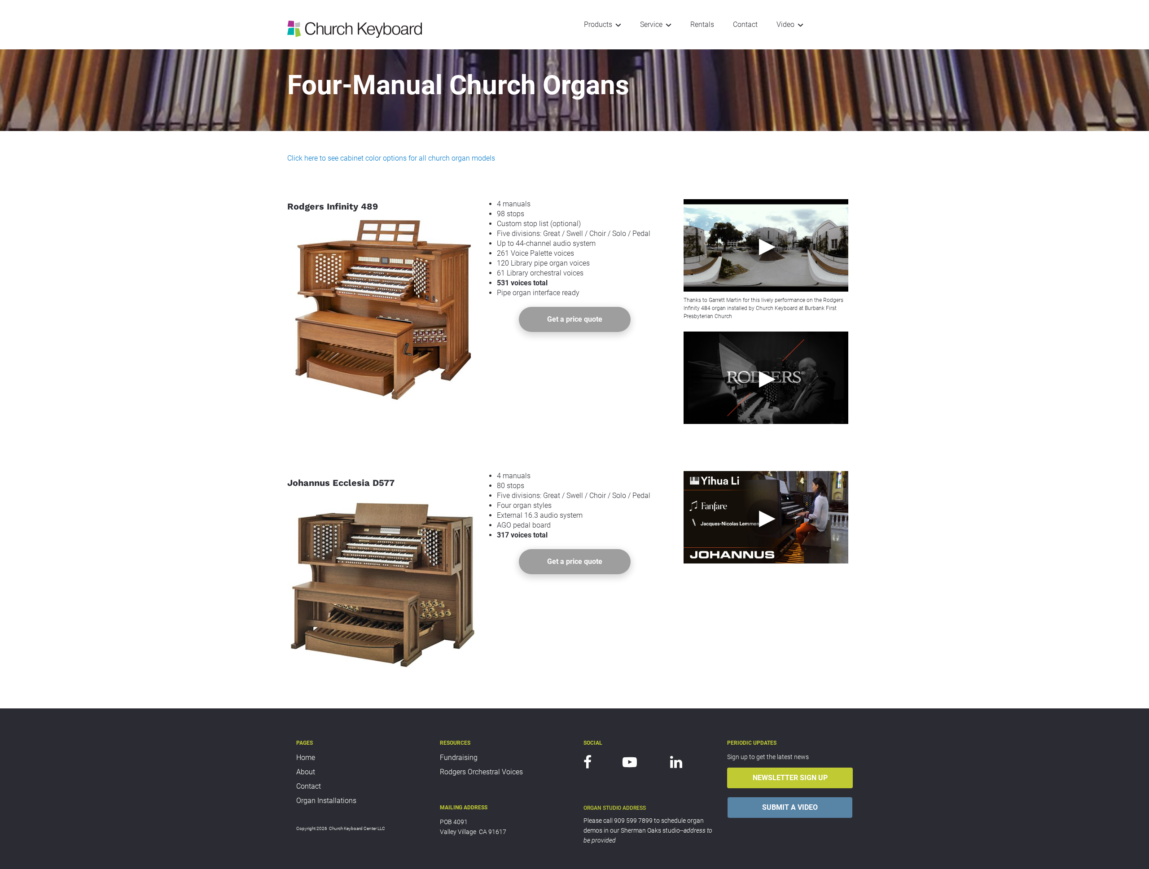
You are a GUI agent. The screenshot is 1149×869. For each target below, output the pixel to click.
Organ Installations (326, 800)
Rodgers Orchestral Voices (481, 772)
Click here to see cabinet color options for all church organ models (391, 158)
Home (305, 757)
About (305, 772)
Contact (308, 786)
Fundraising (459, 757)
